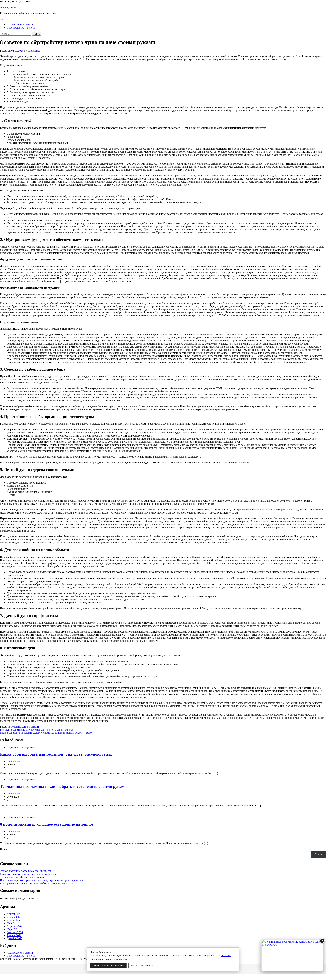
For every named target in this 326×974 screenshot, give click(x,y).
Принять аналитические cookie (108, 965)
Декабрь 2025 (14, 938)
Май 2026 (12, 923)
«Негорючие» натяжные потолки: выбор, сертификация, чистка (37, 883)
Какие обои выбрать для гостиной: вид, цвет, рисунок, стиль (56, 754)
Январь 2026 (14, 935)
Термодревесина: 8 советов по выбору (22, 877)
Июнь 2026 (13, 920)
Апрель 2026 (14, 926)
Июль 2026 (13, 917)
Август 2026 (14, 913)
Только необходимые (142, 965)
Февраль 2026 (15, 932)
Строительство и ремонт (21, 27)
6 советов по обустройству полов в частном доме (28, 874)
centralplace (34, 50)
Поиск (3, 849)
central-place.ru (8, 7)
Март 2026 (13, 929)
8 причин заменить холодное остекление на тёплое (47, 824)
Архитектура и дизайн (20, 24)
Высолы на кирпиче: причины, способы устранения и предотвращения (41, 880)
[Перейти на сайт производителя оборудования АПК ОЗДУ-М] (292, 955)
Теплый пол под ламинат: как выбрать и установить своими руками (63, 786)
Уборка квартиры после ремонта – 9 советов (25, 870)
